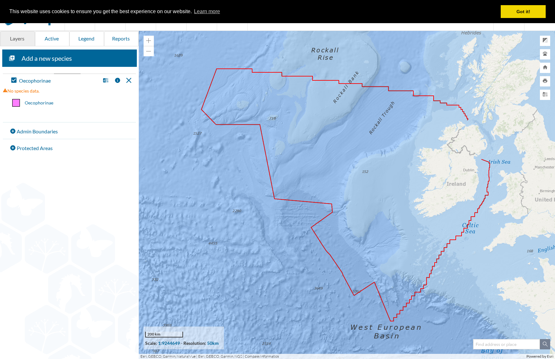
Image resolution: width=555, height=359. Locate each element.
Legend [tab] (86, 38)
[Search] (545, 344)
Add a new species (47, 58)
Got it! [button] (523, 11)
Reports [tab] (121, 38)
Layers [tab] (17, 38)
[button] (104, 81)
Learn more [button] (207, 11)
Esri (550, 356)
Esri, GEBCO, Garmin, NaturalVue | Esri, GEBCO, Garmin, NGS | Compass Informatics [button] (209, 356)
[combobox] (506, 344)
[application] (347, 195)
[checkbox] (54, 80)
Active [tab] (52, 38)
